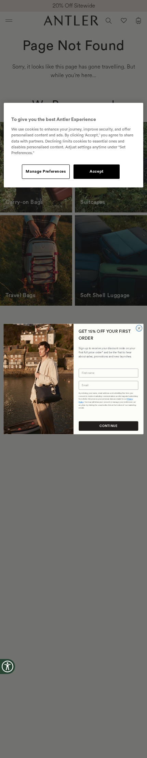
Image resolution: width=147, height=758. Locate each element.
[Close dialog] (139, 328)
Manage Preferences (46, 171)
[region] (74, 145)
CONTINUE (108, 426)
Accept (96, 171)
